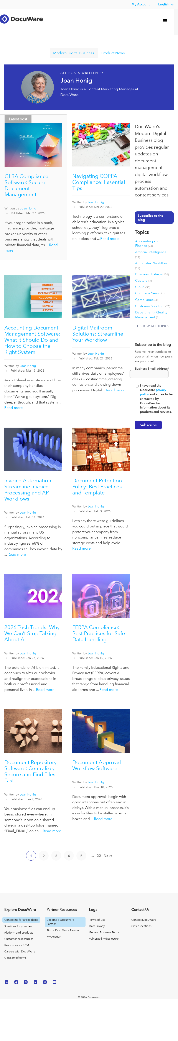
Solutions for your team (19, 926)
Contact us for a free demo (21, 919)
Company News (150, 293)
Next (108, 855)
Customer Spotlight (152, 306)
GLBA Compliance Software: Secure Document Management (26, 185)
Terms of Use (97, 919)
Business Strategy (152, 274)
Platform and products (18, 932)
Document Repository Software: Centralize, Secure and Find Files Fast (30, 771)
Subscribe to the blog (150, 218)
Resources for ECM (16, 945)
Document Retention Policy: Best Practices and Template (97, 486)
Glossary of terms (15, 957)
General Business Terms (104, 932)
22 (99, 855)
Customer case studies (18, 939)
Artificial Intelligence (150, 254)
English (163, 4)
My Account (54, 936)
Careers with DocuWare (19, 951)
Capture (143, 280)
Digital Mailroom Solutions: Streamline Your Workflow (97, 333)
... (92, 855)
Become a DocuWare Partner (60, 922)
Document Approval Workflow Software (96, 765)
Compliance (147, 300)
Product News (113, 53)
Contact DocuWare (143, 919)
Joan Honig (28, 208)
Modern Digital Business (73, 53)
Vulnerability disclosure (104, 938)
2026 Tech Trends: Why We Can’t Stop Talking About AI (32, 633)
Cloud (142, 287)
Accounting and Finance (147, 243)
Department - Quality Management (151, 314)
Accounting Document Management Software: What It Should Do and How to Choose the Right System (32, 339)
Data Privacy (97, 926)
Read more (109, 238)
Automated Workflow (151, 265)
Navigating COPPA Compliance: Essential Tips (98, 182)
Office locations (141, 926)
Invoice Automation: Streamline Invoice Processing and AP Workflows (28, 489)
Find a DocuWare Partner (63, 930)
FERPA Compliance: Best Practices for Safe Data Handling (98, 633)
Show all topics (154, 326)
